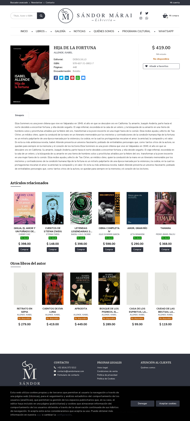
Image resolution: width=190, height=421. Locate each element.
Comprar (24, 249)
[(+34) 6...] (146, 18)
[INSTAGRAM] (140, 18)
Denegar (142, 403)
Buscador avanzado (19, 2)
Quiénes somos (148, 367)
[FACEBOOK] (140, 13)
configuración (64, 414)
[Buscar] (41, 15)
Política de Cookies (106, 378)
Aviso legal (102, 367)
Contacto (50, 2)
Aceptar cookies (167, 403)
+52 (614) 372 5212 (66, 367)
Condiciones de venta (107, 371)
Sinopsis (19, 115)
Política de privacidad (107, 375)
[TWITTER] (146, 13)
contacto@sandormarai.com (70, 371)
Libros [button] (40, 31)
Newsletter (36, 2)
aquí (39, 414)
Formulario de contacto (68, 375)
